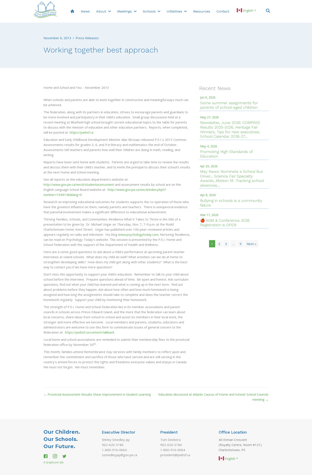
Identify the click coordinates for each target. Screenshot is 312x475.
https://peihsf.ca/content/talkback (89, 332)
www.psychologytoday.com (138, 234)
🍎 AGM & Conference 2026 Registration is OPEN (225, 222)
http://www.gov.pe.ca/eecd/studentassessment (79, 184)
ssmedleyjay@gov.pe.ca (119, 455)
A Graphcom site (54, 462)
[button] (268, 10)
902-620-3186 (113, 445)
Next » (251, 244)
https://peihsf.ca (81, 132)
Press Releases (87, 38)
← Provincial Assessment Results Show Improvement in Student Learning (97, 394)
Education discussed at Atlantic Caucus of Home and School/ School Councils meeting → (213, 397)
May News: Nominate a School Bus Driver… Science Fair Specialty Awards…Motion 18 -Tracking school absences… (232, 178)
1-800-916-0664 (114, 450)
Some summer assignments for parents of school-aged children (229, 105)
